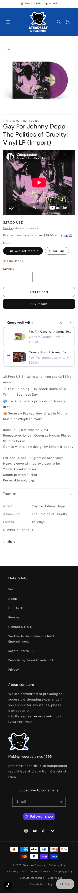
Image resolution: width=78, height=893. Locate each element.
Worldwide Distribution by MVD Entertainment (31, 638)
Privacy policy (17, 871)
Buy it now (39, 304)
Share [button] (11, 541)
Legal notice (55, 877)
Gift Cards (16, 608)
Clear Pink (57, 251)
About (12, 599)
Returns (13, 617)
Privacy (13, 669)
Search (13, 589)
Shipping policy (63, 871)
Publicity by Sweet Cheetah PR (30, 660)
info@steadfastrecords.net (29, 716)
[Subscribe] (61, 802)
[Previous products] (61, 323)
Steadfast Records (34, 864)
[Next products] (70, 323)
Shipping (8, 228)
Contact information (32, 877)
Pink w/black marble (22, 251)
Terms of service (40, 871)
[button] (8, 22)
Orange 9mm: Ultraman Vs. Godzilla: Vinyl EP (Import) (50, 352)
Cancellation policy (41, 884)
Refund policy (57, 865)
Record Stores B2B (21, 651)
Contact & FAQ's (20, 627)
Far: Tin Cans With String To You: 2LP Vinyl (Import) (50, 331)
